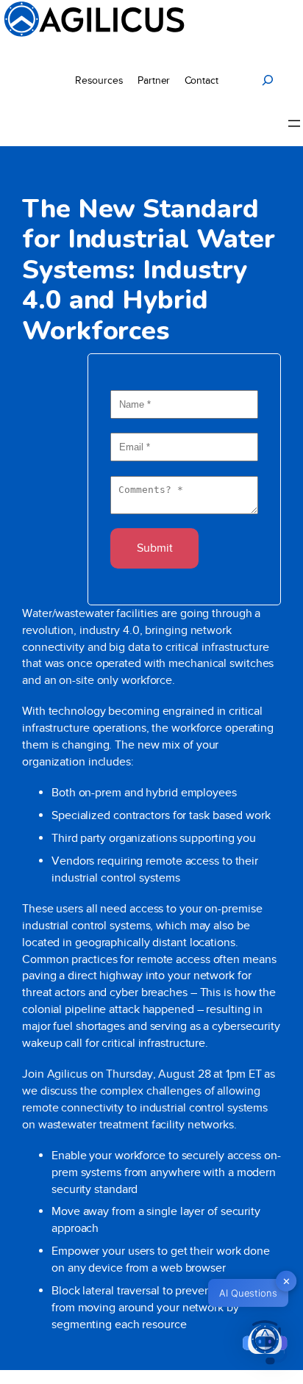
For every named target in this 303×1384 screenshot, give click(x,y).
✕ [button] (286, 1281)
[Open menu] (294, 123)
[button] (264, 1344)
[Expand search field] (267, 80)
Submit (154, 548)
